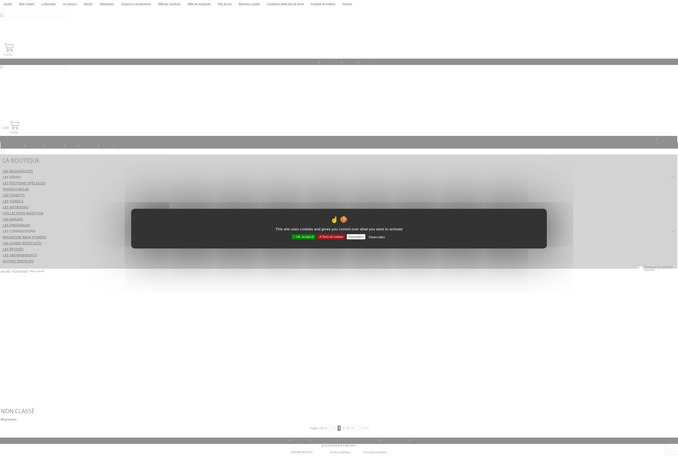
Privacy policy (377, 236)
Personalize (356, 236)
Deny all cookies (332, 236)
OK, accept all (305, 236)
